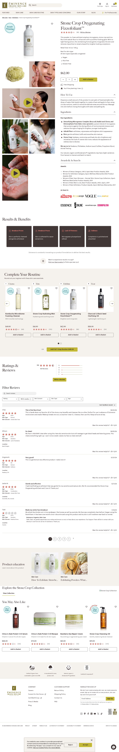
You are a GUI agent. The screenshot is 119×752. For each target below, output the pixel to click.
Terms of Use (43, 726)
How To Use (66, 95)
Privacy (27, 726)
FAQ (55, 702)
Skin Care (5, 17)
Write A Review (59, 380)
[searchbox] (19, 393)
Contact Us (58, 698)
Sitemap (34, 726)
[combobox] (45, 5)
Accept (85, 745)
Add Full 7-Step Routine (62, 349)
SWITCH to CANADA (111, 726)
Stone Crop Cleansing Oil (100, 634)
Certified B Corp (33, 698)
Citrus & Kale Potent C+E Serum (15, 634)
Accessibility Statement (74, 726)
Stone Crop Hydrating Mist (44, 314)
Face (10, 17)
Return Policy (59, 690)
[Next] (112, 303)
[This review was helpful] (111, 425)
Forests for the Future (36, 694)
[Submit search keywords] (30, 5)
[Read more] (44, 563)
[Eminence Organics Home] (14, 5)
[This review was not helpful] (114, 425)
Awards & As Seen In (70, 160)
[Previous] (7, 303)
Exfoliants (15, 17)
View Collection (8, 593)
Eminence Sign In (89, 726)
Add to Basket (88, 79)
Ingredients (66, 112)
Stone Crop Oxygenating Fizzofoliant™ (29, 17)
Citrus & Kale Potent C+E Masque (44, 634)
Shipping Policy (60, 694)
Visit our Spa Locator (55, 262)
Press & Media (33, 702)
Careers (30, 690)
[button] (107, 5)
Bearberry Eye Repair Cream (71, 634)
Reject (70, 745)
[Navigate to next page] (73, 538)
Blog (30, 705)
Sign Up (110, 699)
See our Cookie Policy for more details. (46, 748)
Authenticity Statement (57, 726)
